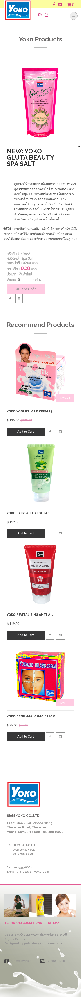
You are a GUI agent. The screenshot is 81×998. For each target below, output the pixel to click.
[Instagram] (19, 298)
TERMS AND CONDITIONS (23, 923)
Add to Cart (25, 431)
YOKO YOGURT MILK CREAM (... (31, 411)
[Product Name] (40, 371)
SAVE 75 (65, 397)
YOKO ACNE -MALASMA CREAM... (32, 716)
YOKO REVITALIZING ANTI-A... (30, 614)
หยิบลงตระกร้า (26, 289)
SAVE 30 (65, 702)
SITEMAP (54, 923)
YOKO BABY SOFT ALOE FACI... (30, 513)
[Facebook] (10, 298)
